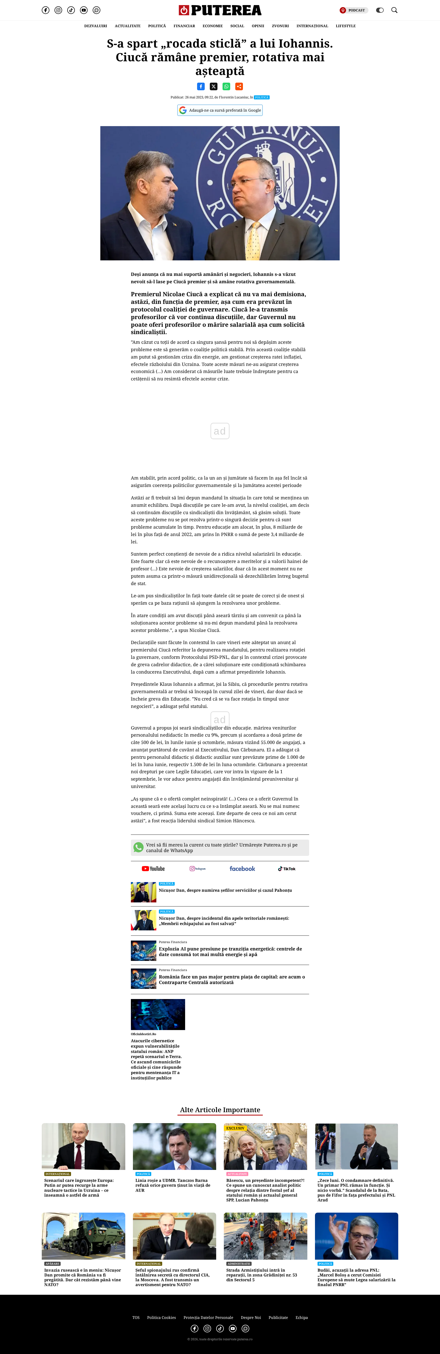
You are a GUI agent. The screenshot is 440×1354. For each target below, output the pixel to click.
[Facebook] (45, 10)
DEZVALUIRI (95, 25)
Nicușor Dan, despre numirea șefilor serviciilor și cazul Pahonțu (225, 890)
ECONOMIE (213, 25)
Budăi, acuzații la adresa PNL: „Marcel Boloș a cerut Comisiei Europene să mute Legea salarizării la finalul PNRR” (357, 1277)
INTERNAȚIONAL (312, 25)
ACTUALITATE (128, 25)
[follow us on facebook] (242, 869)
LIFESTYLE (346, 25)
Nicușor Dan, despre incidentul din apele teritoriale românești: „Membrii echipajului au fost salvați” (224, 921)
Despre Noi (251, 1317)
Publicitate (278, 1317)
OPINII (258, 25)
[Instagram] (58, 10)
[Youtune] (84, 10)
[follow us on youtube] (153, 869)
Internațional (58, 1174)
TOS (136, 1317)
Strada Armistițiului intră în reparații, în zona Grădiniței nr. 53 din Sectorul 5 (261, 1275)
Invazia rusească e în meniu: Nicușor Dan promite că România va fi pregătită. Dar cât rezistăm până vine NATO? (82, 1277)
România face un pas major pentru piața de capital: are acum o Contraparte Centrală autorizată (232, 979)
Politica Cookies (161, 1317)
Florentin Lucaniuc (234, 97)
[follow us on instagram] (197, 869)
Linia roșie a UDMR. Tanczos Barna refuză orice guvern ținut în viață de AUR (172, 1185)
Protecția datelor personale (208, 1317)
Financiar (184, 25)
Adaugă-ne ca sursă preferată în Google (225, 110)
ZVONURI (280, 25)
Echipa (302, 1317)
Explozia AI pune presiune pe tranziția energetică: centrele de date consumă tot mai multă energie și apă (230, 951)
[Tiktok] (71, 10)
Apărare (52, 1264)
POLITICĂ (157, 25)
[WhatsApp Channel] (96, 10)
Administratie (239, 1264)
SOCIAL (237, 25)
